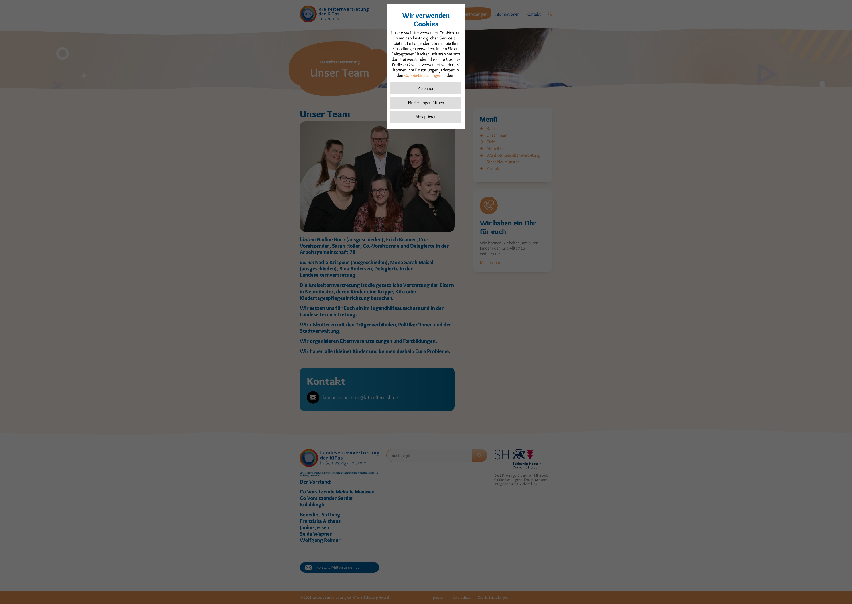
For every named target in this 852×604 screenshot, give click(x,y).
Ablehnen (426, 88)
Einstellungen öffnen (426, 102)
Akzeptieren (426, 116)
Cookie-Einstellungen (422, 75)
